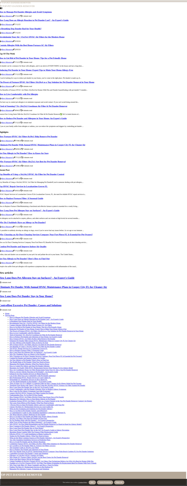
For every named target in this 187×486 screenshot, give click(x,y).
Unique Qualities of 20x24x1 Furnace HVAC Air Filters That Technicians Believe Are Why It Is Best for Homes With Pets (52, 461)
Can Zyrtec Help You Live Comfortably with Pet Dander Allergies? (33, 376)
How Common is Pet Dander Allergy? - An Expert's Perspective (31, 426)
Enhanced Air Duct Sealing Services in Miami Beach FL (29, 374)
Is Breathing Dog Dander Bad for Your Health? (26, 321)
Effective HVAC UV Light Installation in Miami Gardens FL (30, 434)
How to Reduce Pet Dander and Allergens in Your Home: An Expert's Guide (36, 337)
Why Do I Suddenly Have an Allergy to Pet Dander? (28, 354)
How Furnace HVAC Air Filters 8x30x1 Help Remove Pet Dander (32, 339)
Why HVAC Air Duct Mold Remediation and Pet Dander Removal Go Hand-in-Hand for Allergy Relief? (46, 424)
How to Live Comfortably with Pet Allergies (25, 333)
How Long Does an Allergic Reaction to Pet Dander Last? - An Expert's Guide (37, 319)
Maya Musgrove (7, 16)
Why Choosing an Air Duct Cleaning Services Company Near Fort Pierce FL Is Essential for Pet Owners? (46, 356)
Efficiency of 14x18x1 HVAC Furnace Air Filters (26, 455)
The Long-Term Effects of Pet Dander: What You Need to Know (32, 403)
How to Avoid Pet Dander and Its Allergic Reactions (27, 442)
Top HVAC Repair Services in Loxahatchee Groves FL (29, 348)
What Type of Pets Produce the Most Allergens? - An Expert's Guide (33, 422)
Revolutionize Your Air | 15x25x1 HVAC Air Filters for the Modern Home (35, 323)
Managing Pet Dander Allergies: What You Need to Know (29, 364)
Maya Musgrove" (7, 141)
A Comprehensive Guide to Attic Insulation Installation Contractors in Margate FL (38, 413)
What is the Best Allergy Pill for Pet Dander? (25, 459)
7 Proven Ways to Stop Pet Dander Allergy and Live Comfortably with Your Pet (37, 405)
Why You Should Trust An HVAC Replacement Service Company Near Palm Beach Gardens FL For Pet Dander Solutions (52, 451)
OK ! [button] (92, 482)
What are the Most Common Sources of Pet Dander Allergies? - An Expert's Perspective (40, 438)
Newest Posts (9, 315)
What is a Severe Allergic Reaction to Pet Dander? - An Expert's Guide (34, 372)
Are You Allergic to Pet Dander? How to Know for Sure (29, 343)
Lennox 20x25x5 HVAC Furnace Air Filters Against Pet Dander (32, 393)
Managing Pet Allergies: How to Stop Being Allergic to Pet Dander (32, 399)
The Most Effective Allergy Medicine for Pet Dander (28, 414)
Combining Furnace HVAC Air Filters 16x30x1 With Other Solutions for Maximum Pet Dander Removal (46, 444)
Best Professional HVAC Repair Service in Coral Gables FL (30, 378)
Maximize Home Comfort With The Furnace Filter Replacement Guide (34, 432)
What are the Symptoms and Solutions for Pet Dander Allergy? (31, 409)
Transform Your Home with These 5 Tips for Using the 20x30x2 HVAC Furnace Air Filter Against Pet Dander (47, 385)
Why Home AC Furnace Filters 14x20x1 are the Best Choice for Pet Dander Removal (39, 457)
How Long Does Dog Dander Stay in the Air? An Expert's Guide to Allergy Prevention (39, 430)
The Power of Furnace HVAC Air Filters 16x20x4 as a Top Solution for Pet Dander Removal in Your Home (46, 331)
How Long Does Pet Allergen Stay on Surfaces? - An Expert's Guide (33, 352)
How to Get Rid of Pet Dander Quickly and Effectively (28, 411)
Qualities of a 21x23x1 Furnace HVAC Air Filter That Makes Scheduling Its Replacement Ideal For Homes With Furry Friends (53, 463)
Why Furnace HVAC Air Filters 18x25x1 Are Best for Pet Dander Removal (35, 345)
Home (7, 313)
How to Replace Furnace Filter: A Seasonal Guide (27, 350)
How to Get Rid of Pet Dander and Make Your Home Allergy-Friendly (34, 416)
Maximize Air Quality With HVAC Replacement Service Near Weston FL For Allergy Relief (41, 368)
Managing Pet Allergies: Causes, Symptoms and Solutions (29, 469)
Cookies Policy (82, 482)
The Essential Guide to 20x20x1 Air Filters (24, 448)
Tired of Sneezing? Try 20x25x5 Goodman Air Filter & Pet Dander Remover (36, 335)
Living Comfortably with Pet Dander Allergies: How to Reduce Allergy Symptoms (38, 389)
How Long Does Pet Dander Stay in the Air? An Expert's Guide (31, 387)
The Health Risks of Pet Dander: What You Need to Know (30, 362)
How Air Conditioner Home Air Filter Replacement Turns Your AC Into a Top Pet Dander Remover (44, 370)
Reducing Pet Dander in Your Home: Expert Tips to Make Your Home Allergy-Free (38, 329)
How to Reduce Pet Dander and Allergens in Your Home (29, 449)
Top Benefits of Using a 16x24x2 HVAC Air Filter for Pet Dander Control (35, 346)
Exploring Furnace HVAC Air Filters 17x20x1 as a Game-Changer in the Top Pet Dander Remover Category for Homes (51, 401)
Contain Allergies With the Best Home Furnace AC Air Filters (31, 325)
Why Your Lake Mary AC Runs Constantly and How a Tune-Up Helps (34, 465)
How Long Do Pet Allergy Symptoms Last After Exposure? (30, 391)
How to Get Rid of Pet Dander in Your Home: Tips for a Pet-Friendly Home (35, 327)
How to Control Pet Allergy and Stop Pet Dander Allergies (30, 366)
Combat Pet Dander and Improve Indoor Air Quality (27, 358)
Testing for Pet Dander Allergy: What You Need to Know (29, 436)
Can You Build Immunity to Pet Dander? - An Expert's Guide (30, 381)
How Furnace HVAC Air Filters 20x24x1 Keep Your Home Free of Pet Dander (37, 397)
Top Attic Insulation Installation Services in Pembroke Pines (30, 440)
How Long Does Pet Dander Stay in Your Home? (27, 428)
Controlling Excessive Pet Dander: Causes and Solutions (29, 453)
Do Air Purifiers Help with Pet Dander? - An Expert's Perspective (32, 420)
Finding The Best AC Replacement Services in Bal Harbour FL (31, 467)
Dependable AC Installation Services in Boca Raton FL (28, 380)
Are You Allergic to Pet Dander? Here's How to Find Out (29, 360)
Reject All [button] (119, 482)
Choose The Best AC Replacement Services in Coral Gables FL (31, 407)
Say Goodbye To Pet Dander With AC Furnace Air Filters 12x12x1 (33, 446)
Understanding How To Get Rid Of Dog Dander (26, 395)
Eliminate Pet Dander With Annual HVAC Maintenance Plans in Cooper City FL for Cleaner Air (43, 341)
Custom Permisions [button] (105, 482)
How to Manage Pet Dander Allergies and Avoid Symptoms (30, 317)
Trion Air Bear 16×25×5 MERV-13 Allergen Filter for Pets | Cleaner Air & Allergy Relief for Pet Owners (45, 383)
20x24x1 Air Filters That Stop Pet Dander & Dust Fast (28, 418)
